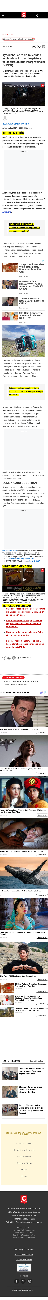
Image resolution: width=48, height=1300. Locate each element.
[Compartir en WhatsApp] (43, 46)
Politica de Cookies (24, 1260)
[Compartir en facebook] (34, 46)
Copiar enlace (26, 658)
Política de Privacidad (24, 1254)
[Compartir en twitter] (39, 46)
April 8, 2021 (34, 561)
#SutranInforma (9, 550)
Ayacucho (7, 46)
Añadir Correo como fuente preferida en (19, 39)
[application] (23, 94)
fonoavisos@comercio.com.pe (29, 1222)
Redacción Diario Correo (15, 124)
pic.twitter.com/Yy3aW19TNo (21, 558)
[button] (24, 94)
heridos (6, 685)
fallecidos (34, 681)
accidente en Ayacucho (21, 681)
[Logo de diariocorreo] (23, 15)
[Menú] (3, 15)
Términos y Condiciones (24, 1249)
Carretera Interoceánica (19, 685)
